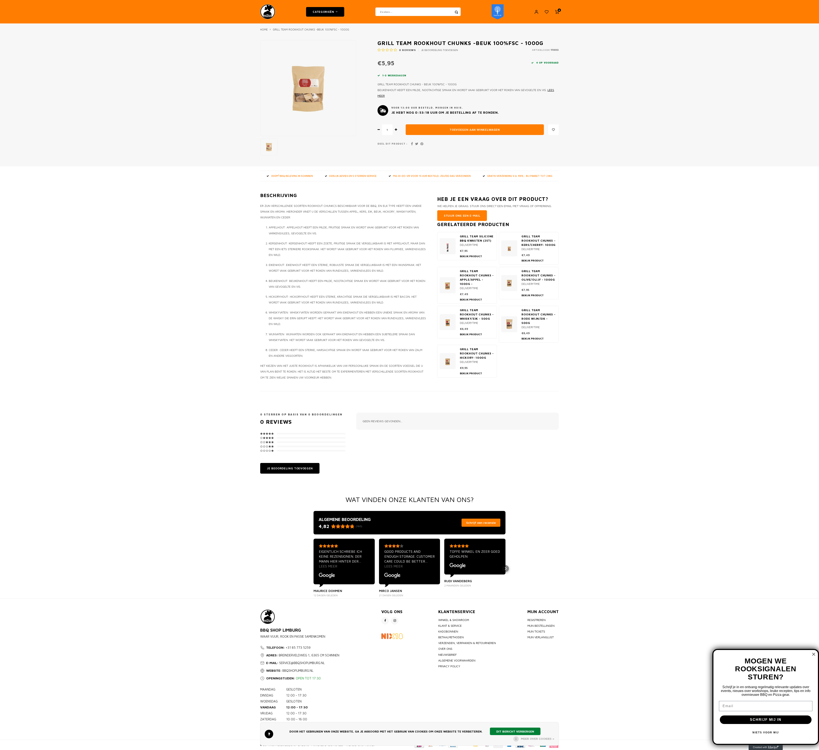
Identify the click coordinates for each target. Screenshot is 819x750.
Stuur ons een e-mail (462, 215)
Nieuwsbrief (447, 654)
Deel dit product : (392, 143)
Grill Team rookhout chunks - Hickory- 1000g (477, 353)
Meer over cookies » (537, 738)
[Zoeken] (456, 11)
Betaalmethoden (451, 637)
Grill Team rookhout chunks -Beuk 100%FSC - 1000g (311, 29)
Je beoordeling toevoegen (439, 50)
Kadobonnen (448, 631)
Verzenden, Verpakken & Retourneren (467, 643)
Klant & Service (450, 625)
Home (264, 29)
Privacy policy (449, 666)
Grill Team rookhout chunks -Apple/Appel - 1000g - (477, 277)
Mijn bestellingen (541, 625)
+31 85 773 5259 (298, 647)
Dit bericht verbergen (515, 731)
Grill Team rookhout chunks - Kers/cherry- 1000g (538, 241)
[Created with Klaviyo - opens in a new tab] (766, 747)
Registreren (536, 620)
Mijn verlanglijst (540, 637)
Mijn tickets (536, 631)
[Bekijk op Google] (327, 575)
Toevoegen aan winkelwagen (475, 129)
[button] (313, 568)
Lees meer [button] (328, 566)
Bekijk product (471, 256)
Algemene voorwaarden (456, 660)
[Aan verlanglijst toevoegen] (553, 129)
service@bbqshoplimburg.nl (302, 663)
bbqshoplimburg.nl (297, 670)
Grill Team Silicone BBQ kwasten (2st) (477, 238)
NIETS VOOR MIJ (765, 732)
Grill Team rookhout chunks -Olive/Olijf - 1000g (538, 275)
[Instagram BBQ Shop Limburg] (394, 621)
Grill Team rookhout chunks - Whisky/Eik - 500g (477, 314)
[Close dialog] (813, 654)
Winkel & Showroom (453, 620)
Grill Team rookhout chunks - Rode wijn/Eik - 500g (538, 316)
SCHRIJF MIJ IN (765, 719)
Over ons (445, 648)
